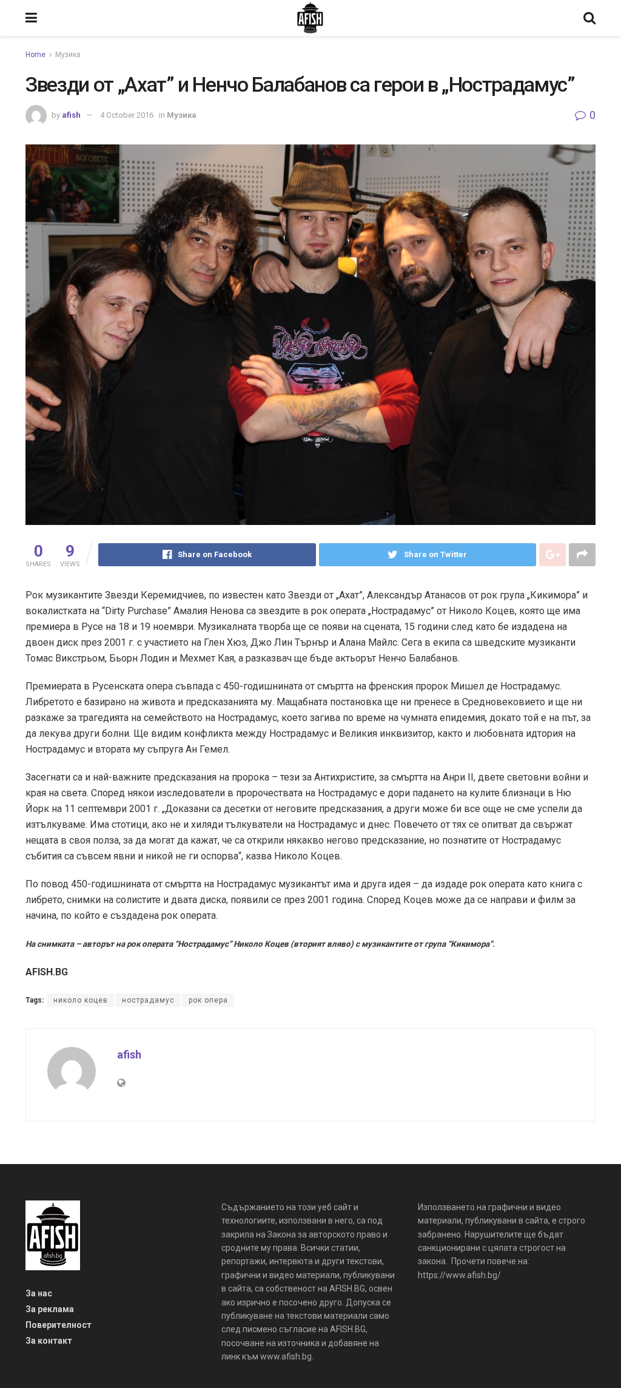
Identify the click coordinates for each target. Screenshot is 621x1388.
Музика (68, 54)
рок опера (208, 1000)
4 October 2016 (126, 115)
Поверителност (58, 1325)
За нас (38, 1293)
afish (71, 115)
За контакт (48, 1341)
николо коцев (80, 1000)
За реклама (49, 1309)
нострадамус (148, 1000)
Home (35, 54)
